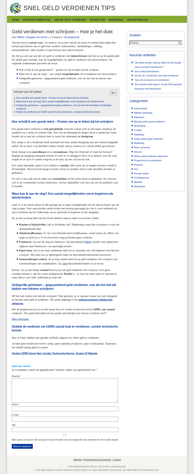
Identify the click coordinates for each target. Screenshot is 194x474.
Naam (16, 404)
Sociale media (141, 173)
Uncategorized (71, 37)
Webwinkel (116, 19)
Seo (136, 169)
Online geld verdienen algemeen (151, 156)
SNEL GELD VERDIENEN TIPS (69, 7)
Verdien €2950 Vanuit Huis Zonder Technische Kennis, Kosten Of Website (54, 353)
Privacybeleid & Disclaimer (97, 459)
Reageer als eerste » (38, 37)
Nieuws (138, 152)
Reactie (16, 376)
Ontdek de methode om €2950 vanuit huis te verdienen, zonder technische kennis (58, 112)
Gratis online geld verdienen (148, 139)
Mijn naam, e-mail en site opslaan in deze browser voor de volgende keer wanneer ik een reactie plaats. (65, 439)
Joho (64, 263)
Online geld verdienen (70, 19)
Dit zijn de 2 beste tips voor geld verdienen (156, 75)
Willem (21, 37)
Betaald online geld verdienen (149, 121)
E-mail (16, 415)
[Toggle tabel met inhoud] (111, 93)
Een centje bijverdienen (147, 71)
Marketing (139, 143)
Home (15, 19)
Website (138, 182)
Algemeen (139, 117)
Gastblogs (139, 134)
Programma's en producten (148, 160)
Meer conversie (142, 147)
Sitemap (77, 459)
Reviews (138, 165)
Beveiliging (140, 126)
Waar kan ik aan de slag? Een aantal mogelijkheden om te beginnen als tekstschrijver (60, 101)
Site (14, 425)
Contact (117, 459)
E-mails (138, 130)
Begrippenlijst (138, 19)
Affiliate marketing (37, 19)
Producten (97, 19)
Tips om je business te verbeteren (152, 80)
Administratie (140, 108)
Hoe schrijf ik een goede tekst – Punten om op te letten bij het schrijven (52, 98)
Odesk (88, 242)
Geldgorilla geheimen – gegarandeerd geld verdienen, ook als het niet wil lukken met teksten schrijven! (64, 107)
